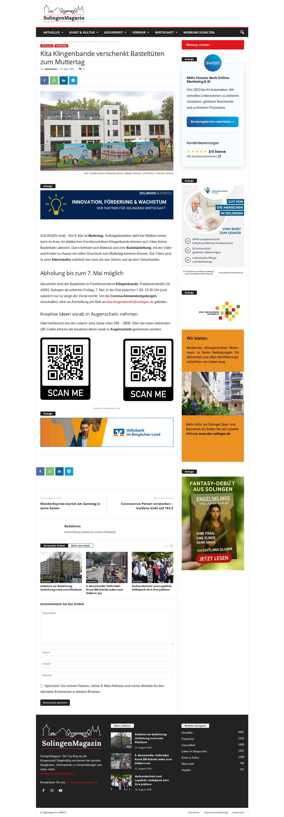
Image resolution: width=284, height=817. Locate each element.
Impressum (238, 812)
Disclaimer (193, 812)
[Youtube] (61, 790)
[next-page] (171, 546)
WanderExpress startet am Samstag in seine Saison (70, 506)
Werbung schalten (198, 32)
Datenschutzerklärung (216, 812)
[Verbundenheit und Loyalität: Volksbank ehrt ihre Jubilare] (152, 567)
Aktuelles (51, 32)
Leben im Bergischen (194, 751)
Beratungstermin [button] (212, 122)
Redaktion (51, 68)
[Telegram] (73, 80)
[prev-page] (166, 546)
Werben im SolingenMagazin (57, 773)
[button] (242, 32)
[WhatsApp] (54, 80)
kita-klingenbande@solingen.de (130, 302)
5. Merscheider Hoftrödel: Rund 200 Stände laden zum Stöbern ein (104, 589)
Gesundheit (113, 32)
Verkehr (139, 32)
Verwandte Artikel (54, 545)
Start (42, 41)
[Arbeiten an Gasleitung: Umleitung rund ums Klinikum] (61, 567)
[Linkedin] (63, 80)
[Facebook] (44, 80)
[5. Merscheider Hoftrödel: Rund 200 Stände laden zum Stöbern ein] (107, 567)
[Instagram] (53, 790)
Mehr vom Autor (80, 545)
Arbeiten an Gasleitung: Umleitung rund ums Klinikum (61, 587)
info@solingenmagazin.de (82, 782)
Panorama (61, 45)
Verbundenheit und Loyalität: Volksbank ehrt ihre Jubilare (152, 587)
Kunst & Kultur (82, 32)
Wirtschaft (164, 32)
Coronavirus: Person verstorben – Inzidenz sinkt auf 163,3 (147, 506)
